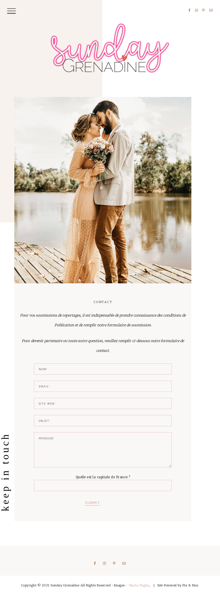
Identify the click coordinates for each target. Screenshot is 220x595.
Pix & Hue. (190, 585)
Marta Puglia (139, 585)
